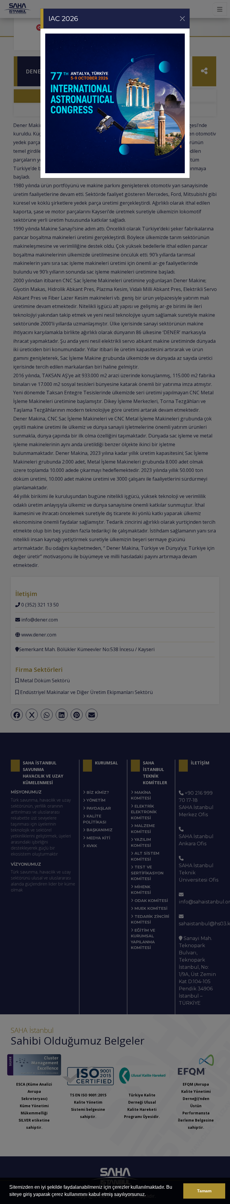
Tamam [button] (204, 1190)
